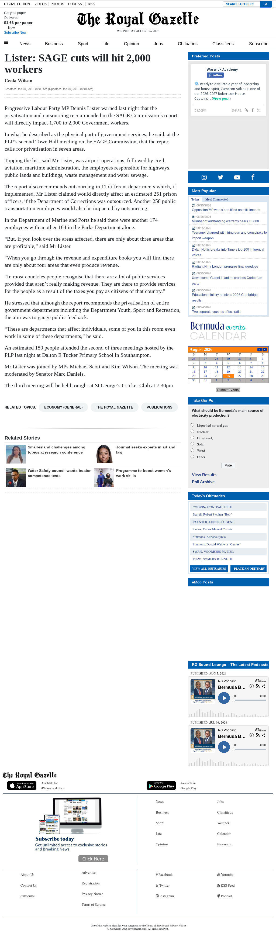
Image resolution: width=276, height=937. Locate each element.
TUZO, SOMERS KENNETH (212, 559)
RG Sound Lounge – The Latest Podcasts (230, 664)
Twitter (164, 885)
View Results (204, 474)
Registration (91, 883)
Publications (159, 407)
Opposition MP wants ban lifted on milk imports (226, 210)
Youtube (226, 874)
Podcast (226, 895)
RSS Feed (227, 885)
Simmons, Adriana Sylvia (209, 536)
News (24, 44)
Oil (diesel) (205, 437)
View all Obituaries (209, 568)
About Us (27, 874)
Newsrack (224, 844)
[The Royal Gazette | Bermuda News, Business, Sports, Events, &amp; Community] (138, 19)
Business (54, 44)
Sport (83, 44)
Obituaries (188, 44)
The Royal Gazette (114, 407)
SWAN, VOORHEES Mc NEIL (213, 551)
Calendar (223, 833)
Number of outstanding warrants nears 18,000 (225, 221)
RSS (91, 4)
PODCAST (76, 4)
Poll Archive (203, 481)
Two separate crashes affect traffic (216, 312)
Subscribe (258, 44)
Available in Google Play (188, 785)
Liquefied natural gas (212, 425)
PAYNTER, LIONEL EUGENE (213, 522)
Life (105, 44)
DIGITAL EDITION (17, 4)
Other (201, 456)
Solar (201, 444)
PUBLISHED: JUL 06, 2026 (209, 722)
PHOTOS (57, 4)
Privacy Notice (92, 893)
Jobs (158, 44)
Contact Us (28, 885)
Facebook (165, 874)
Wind (201, 450)
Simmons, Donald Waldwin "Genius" (217, 544)
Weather (223, 822)
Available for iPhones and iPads (53, 785)
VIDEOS (40, 4)
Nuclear (202, 431)
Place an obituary (249, 568)
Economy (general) (63, 407)
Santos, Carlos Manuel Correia (212, 529)
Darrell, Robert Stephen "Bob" (212, 514)
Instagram (166, 895)
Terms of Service (94, 904)
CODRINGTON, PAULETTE (212, 507)
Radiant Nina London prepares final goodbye (225, 266)
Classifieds (223, 44)
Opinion (131, 44)
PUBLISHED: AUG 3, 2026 (208, 673)
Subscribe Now (15, 32)
